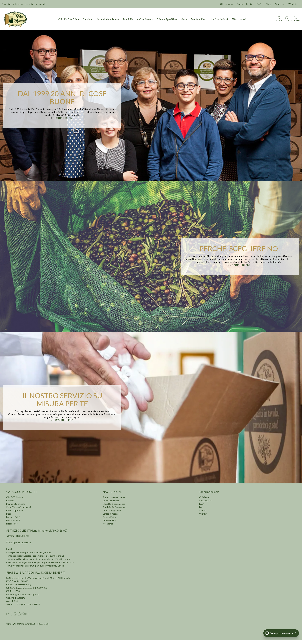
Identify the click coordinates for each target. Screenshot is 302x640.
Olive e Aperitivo (167, 19)
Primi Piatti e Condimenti (138, 19)
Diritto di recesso (111, 513)
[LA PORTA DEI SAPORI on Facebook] (11, 614)
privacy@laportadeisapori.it (21, 565)
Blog (268, 4)
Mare (184, 19)
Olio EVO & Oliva (68, 19)
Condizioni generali (112, 510)
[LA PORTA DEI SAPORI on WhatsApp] (23, 614)
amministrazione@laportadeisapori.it (25, 562)
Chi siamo (226, 4)
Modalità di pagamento (114, 503)
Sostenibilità (245, 4)
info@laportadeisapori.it (19, 552)
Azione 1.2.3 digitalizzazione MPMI (23, 604)
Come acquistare (111, 500)
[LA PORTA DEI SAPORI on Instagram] (15, 614)
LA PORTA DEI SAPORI (22, 624)
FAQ (259, 4)
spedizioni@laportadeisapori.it (22, 559)
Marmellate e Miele (107, 19)
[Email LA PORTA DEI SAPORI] (7, 614)
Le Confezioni (219, 19)
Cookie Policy (109, 520)
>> (62, 420)
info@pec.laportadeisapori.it (25, 594)
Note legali (108, 523)
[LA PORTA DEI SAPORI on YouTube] (26, 614)
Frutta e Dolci (199, 19)
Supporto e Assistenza (114, 497)
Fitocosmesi (239, 19)
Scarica (280, 4)
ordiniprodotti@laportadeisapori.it (24, 555)
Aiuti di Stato (12, 601)
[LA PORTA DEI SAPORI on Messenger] (19, 614)
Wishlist (293, 4)
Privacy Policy (109, 517)
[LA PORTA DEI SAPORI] (15, 19)
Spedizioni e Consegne (114, 507)
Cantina (87, 19)
